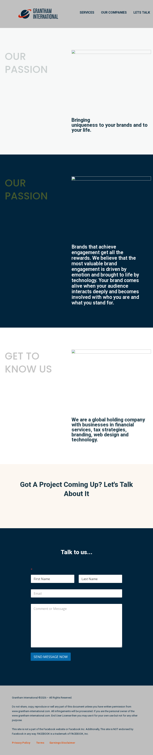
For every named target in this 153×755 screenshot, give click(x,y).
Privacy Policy (21, 742)
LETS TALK (141, 12)
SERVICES (87, 12)
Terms (40, 742)
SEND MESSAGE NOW (51, 656)
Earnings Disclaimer (62, 742)
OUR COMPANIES (114, 12)
